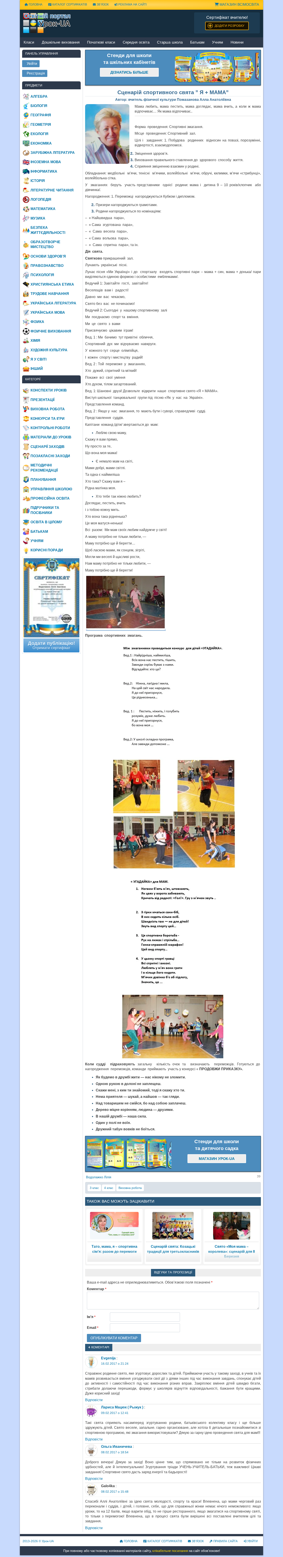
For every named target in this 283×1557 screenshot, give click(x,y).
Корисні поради (47, 550)
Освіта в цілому (46, 522)
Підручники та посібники (45, 510)
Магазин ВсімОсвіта (239, 4)
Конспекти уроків (49, 390)
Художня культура (49, 350)
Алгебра (39, 96)
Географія (41, 115)
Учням (217, 42)
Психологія (42, 275)
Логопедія (41, 199)
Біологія (39, 106)
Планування (43, 479)
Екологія (39, 134)
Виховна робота (130, 1188)
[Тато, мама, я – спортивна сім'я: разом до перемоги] (114, 1225)
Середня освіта (136, 42)
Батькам (197, 42)
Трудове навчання (50, 294)
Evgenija (108, 1358)
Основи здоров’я (48, 256)
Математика (43, 209)
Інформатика (44, 171)
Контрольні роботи (50, 428)
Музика (38, 218)
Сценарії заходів (48, 447)
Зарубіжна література (53, 153)
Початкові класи (101, 42)
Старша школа (170, 42)
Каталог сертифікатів (69, 4)
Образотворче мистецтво (45, 244)
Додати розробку (229, 25)
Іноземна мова (46, 162)
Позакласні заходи (50, 456)
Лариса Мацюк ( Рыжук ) (122, 1407)
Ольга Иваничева (116, 1446)
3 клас (94, 1188)
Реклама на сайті (132, 4)
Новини (237, 42)
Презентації (42, 400)
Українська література (53, 303)
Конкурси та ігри (48, 418)
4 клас (108, 1188)
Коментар (96, 1289)
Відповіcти (94, 1400)
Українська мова (48, 312)
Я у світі (38, 359)
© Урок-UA (38, 1541)
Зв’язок (102, 4)
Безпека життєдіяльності (48, 230)
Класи (29, 42)
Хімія (35, 340)
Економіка (41, 143)
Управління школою (51, 489)
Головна (35, 4)
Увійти (252, 1541)
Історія (38, 181)
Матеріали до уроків (51, 437)
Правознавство (47, 265)
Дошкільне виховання (61, 42)
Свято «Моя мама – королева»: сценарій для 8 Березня (231, 1251)
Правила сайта (225, 1541)
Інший (37, 369)
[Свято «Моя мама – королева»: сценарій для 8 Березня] (231, 1225)
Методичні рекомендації (44, 467)
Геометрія (41, 124)
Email (92, 1328)
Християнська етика (52, 284)
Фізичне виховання (51, 331)
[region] (217, 67)
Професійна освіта (50, 498)
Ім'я (91, 1317)
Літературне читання (52, 190)
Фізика (37, 322)
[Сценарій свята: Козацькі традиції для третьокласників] (173, 1225)
